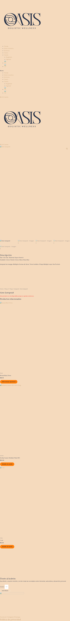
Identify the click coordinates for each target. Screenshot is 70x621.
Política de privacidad (10, 619)
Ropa (11, 289)
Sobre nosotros (8, 48)
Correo (2, 586)
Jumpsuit (16, 289)
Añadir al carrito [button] (7, 464)
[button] (35, 71)
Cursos (6, 53)
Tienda (6, 46)
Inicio (1, 289)
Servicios (6, 50)
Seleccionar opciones (9, 381)
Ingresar (8, 59)
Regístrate (9, 57)
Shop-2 (7, 289)
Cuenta (6, 55)
